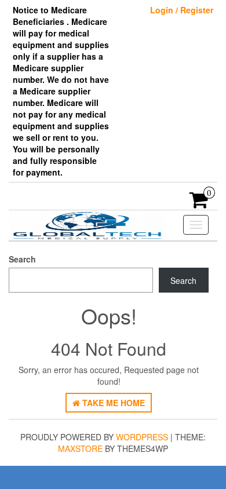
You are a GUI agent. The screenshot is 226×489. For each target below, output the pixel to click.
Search (22, 259)
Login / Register (181, 10)
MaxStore (80, 448)
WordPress (142, 437)
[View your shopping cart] (199, 203)
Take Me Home (112, 402)
